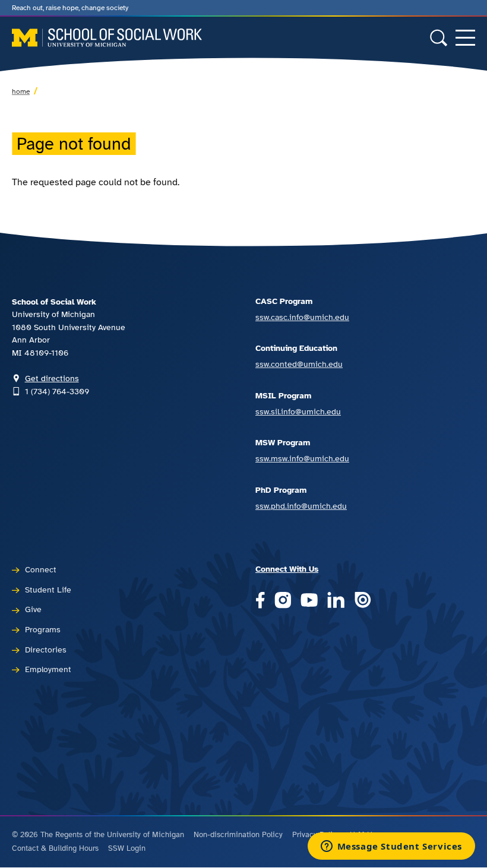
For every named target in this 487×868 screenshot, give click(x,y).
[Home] (107, 37)
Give (33, 609)
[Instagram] (283, 601)
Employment (48, 669)
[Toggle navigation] (465, 38)
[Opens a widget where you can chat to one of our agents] (391, 847)
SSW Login (127, 848)
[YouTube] (309, 601)
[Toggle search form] (438, 37)
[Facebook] (260, 601)
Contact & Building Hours (55, 848)
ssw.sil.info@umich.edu (298, 411)
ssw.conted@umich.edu (299, 364)
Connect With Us (286, 568)
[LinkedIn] (335, 601)
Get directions (52, 378)
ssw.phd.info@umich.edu (301, 505)
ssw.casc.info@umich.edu (302, 317)
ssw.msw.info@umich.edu (302, 458)
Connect (40, 569)
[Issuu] (362, 601)
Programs (43, 629)
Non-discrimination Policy (238, 835)
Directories (46, 649)
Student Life (48, 589)
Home (21, 91)
